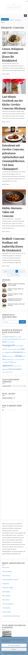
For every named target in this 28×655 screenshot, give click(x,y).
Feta (19, 339)
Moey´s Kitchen (6, 596)
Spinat (3, 362)
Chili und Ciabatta (7, 571)
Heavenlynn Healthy (7, 587)
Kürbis (18, 349)
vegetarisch (7, 365)
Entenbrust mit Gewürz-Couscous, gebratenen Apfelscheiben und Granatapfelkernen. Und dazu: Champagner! (13, 157)
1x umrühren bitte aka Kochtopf (10, 616)
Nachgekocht (18, 352)
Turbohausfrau (6, 608)
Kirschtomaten (10, 349)
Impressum (22, 652)
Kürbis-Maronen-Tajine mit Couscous (12, 212)
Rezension (13, 356)
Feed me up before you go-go (10, 579)
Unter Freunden (6, 612)
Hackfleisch (12, 342)
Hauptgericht (8, 345)
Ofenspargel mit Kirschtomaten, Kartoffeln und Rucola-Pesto (15, 299)
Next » (17, 275)
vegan (15, 362)
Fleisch (4, 342)
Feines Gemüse (6, 575)
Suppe (6, 362)
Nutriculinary (5, 600)
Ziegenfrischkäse (5, 372)
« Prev (5, 271)
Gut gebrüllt (5, 583)
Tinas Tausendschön (7, 604)
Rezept (18, 355)
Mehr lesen (5, 74)
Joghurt (16, 345)
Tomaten (11, 362)
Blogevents (12, 337)
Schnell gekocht (9, 359)
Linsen (3, 352)
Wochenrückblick (15, 369)
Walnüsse (19, 365)
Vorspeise (15, 365)
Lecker (22, 349)
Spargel (19, 359)
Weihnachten (5, 369)
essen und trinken (12, 339)
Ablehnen (14, 649)
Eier (20, 337)
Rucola (23, 356)
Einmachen (4, 339)
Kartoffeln (4, 349)
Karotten (21, 345)
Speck (23, 359)
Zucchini (11, 372)
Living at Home (9, 352)
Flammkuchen (23, 339)
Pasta (4, 356)
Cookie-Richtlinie (6, 652)
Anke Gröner (5, 567)
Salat (3, 359)
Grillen (8, 342)
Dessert (17, 336)
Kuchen (14, 349)
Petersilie (9, 356)
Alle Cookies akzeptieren (14, 645)
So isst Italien (15, 359)
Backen (7, 337)
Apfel (3, 336)
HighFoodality (6, 592)
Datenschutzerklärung (15, 652)
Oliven (24, 352)
